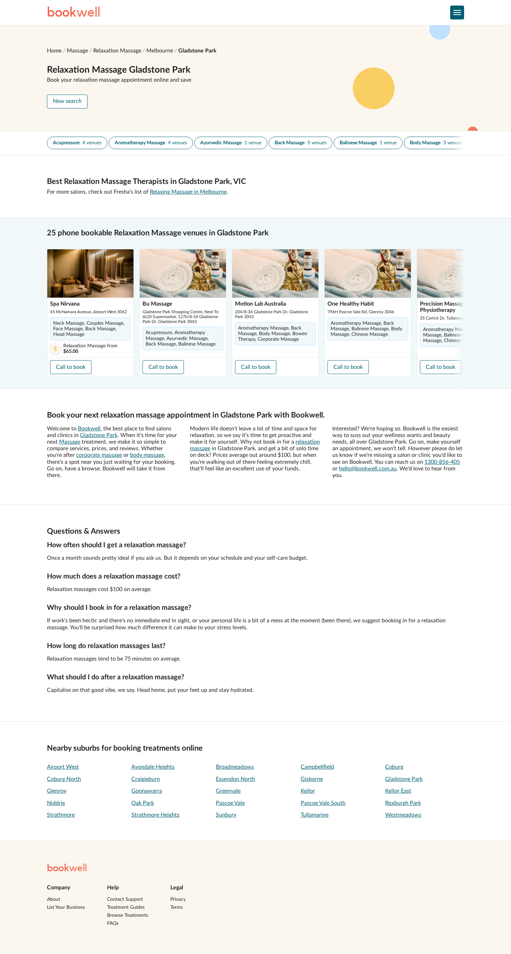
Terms (176, 907)
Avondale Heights (153, 767)
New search (67, 101)
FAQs (113, 923)
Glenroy (56, 791)
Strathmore (61, 815)
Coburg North (64, 779)
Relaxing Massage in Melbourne (188, 192)
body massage (147, 455)
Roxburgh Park (403, 803)
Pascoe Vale (230, 803)
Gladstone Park (197, 51)
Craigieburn (145, 779)
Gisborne (312, 779)
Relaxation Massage (117, 51)
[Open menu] (457, 12)
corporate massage (99, 455)
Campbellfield (317, 767)
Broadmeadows (235, 767)
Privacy (178, 899)
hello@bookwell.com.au (368, 468)
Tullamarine (314, 815)
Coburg (394, 767)
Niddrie (56, 803)
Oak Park (142, 803)
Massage (77, 51)
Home (54, 51)
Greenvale (228, 791)
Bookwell (89, 428)
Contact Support (125, 899)
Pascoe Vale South (323, 803)
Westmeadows (403, 815)
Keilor (308, 791)
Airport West (63, 767)
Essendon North (235, 779)
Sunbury (226, 815)
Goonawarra (146, 791)
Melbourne (159, 51)
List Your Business (66, 907)
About (53, 899)
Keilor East (398, 791)
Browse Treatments (127, 915)
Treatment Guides (126, 907)
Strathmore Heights (155, 815)
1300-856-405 (442, 462)
